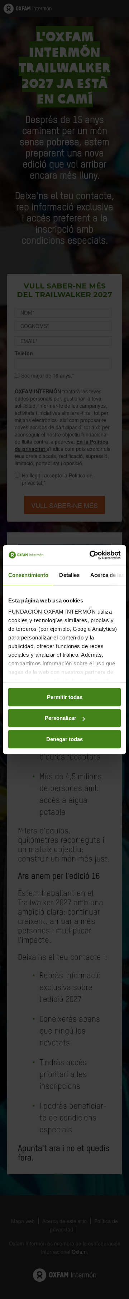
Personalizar (60, 718)
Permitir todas (64, 697)
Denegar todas (64, 739)
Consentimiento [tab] (28, 575)
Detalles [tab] (69, 575)
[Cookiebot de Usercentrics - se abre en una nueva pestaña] (91, 555)
